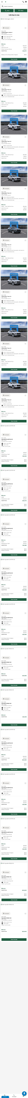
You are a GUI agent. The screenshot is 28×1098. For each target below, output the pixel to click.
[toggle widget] (24, 1093)
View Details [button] (14, 59)
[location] (26, 2)
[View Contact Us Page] (23, 2)
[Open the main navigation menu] (2, 2)
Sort (8, 10)
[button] (14, 59)
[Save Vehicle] (25, 28)
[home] (5, 1)
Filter (21, 10)
